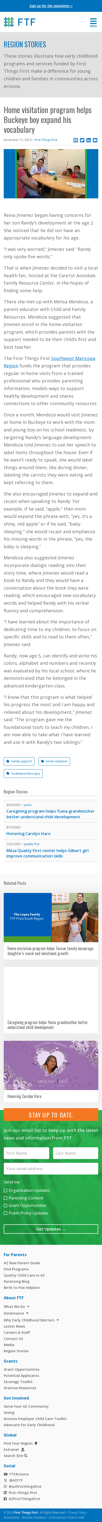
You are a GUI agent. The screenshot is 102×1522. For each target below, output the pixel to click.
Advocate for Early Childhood (29, 1424)
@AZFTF (16, 1480)
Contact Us (13, 1338)
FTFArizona (19, 1474)
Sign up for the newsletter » (51, 5)
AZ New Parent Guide (22, 1263)
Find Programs (16, 1269)
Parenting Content (26, 1198)
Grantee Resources (20, 1387)
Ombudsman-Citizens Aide (66, 1517)
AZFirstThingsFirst (24, 1498)
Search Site (13, 1456)
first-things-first (23, 1492)
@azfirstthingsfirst (25, 1486)
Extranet (11, 1449)
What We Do (14, 1306)
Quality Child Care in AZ (24, 1275)
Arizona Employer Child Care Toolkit (35, 1418)
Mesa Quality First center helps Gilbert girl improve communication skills (47, 853)
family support (21, 761)
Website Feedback (34, 1517)
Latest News (14, 1326)
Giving (9, 1412)
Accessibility (11, 1517)
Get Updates (51, 1229)
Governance (14, 1313)
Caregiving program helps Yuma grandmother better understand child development (50, 814)
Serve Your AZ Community (26, 1406)
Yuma (27, 805)
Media (9, 1344)
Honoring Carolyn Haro (28, 833)
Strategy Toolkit (18, 1381)
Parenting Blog (16, 1281)
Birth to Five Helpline (22, 1287)
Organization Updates (29, 1190)
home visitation (56, 761)
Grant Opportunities (28, 1205)
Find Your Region (18, 1443)
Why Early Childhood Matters (29, 1320)
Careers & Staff (17, 1332)
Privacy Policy (77, 1512)
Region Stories (25, 44)
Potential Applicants (21, 1375)
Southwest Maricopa (25, 773)
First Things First (46, 140)
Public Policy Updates (28, 1213)
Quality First (31, 844)
